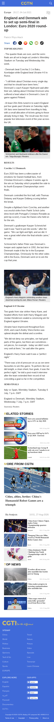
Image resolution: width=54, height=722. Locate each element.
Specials (30, 653)
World (4, 639)
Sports (5, 666)
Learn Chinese (33, 666)
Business (6, 648)
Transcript (31, 662)
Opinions (6, 653)
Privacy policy (34, 718)
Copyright (21, 718)
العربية (4, 696)
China (4, 635)
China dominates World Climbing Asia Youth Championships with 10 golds (37, 553)
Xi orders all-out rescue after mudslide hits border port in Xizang (38, 572)
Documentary (7, 705)
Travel (29, 635)
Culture (5, 662)
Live (28, 657)
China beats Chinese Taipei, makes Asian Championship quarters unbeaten (38, 524)
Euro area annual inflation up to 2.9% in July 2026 (38, 420)
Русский (5, 700)
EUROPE (6, 671)
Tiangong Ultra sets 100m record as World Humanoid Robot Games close (38, 538)
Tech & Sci (6, 657)
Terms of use (10, 718)
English (5, 682)
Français (5, 691)
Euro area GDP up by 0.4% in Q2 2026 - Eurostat (38, 434)
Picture (30, 644)
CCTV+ (5, 709)
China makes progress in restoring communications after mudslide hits (38, 586)
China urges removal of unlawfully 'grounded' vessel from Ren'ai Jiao (37, 601)
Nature (30, 639)
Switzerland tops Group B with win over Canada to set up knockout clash (38, 450)
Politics (5, 644)
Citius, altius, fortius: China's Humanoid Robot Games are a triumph (24, 500)
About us (46, 718)
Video (29, 648)
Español (5, 687)
